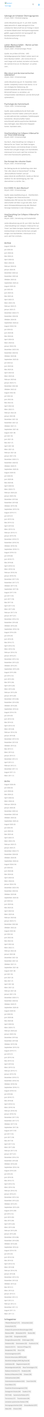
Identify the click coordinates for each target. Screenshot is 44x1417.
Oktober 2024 (9, 319)
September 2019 (10, 509)
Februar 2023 (9, 379)
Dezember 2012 (10, 759)
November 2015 (10, 662)
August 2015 (8, 672)
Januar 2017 (8, 616)
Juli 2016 (7, 636)
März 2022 (8, 409)
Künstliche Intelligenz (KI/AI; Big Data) (17, 1361)
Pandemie (26, 1371)
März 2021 (8, 449)
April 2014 (8, 726)
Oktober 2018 (9, 546)
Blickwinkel (21, 1333)
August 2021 (8, 433)
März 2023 (8, 376)
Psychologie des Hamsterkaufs (16, 104)
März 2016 (8, 649)
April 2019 (8, 526)
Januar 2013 (8, 756)
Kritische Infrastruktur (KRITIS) (15, 1357)
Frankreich (33, 1343)
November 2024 (10, 316)
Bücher (31, 1333)
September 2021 (10, 429)
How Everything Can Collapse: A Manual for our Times (21, 215)
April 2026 (8, 259)
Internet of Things (24, 1347)
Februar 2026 (9, 266)
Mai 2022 (7, 403)
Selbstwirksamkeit (12, 1378)
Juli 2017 (7, 596)
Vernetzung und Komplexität (25, 218)
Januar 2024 (8, 346)
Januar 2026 (8, 270)
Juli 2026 (7, 250)
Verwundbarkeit (30, 1405)
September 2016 (10, 629)
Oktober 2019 (9, 506)
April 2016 (8, 646)
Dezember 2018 (10, 539)
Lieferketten (9, 1364)
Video (8, 1409)
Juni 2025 (7, 293)
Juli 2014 (7, 716)
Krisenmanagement (12, 1354)
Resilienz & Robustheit (13, 1374)
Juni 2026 (7, 253)
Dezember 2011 (10, 769)
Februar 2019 (9, 533)
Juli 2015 (7, 676)
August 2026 (8, 246)
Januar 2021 (8, 456)
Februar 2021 (9, 453)
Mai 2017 (7, 602)
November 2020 (10, 463)
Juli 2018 (7, 556)
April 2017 (8, 606)
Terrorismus (10, 1398)
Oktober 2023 (9, 356)
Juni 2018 (7, 559)
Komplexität (10, 1350)
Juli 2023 (7, 363)
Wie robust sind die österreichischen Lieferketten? (19, 74)
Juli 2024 (7, 329)
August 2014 (8, 712)
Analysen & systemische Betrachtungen (18, 1330)
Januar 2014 (8, 736)
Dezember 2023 (10, 349)
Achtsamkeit (27, 1323)
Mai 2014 (7, 722)
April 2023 (8, 373)
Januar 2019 (8, 536)
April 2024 (8, 339)
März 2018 (8, 569)
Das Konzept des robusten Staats (17, 161)
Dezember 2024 (10, 313)
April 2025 (8, 299)
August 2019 (8, 513)
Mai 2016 (7, 642)
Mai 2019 (7, 522)
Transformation (23, 1398)
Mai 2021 (7, 443)
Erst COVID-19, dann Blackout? (16, 188)
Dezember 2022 (10, 386)
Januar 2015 (8, 696)
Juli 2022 (7, 396)
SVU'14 (8, 1395)
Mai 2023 (7, 369)
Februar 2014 (9, 732)
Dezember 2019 (10, 499)
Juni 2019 (7, 519)
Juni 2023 (7, 366)
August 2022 (8, 393)
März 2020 (8, 489)
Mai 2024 (7, 336)
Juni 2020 (7, 479)
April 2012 (8, 762)
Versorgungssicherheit (13, 1405)
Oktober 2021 (9, 426)
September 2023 (10, 359)
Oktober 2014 (9, 706)
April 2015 (8, 686)
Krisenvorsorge (20, 49)
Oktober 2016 (9, 626)
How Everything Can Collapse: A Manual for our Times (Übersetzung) (21, 134)
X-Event (17, 1409)
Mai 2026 (7, 256)
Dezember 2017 (10, 579)
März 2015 (8, 689)
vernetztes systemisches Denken (16, 1402)
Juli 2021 (7, 436)
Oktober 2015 (9, 666)
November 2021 (10, 423)
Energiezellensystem (12, 1340)
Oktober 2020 (9, 466)
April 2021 (8, 446)
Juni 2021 (7, 439)
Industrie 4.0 (10, 1347)
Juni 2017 (7, 599)
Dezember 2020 (10, 459)
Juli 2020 (7, 476)
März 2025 (8, 303)
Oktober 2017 (9, 586)
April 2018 (8, 566)
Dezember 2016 (10, 619)
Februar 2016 (9, 652)
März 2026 (8, 263)
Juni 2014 (7, 719)
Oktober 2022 (9, 389)
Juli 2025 (7, 289)
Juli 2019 (7, 516)
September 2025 (10, 283)
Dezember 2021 (10, 419)
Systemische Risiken (21, 1395)
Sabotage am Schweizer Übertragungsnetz (21, 16)
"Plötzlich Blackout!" (12, 1323)
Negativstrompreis (22, 1364)
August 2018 (8, 552)
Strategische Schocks (13, 1391)
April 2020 (8, 486)
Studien (27, 1391)
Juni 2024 (7, 333)
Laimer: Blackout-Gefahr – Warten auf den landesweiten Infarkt (21, 46)
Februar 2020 (9, 493)
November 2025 (10, 276)
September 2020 (10, 469)
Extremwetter (21, 1343)
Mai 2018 (7, 562)
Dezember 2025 (10, 273)
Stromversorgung (21, 18)
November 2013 (10, 742)
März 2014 (8, 729)
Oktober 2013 (9, 746)
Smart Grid (31, 1381)
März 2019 (8, 529)
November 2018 (10, 542)
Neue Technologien (30, 1367)
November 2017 (10, 582)
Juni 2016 (7, 639)
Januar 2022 (8, 416)
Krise (21, 1350)
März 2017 (8, 609)
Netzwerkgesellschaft (13, 1367)
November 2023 (10, 353)
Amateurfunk (10, 1326)
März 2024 (8, 343)
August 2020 (8, 473)
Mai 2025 (7, 296)
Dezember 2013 (10, 739)
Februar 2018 (9, 572)
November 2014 (10, 702)
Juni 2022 (7, 399)
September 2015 (10, 669)
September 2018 (10, 549)
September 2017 (10, 589)
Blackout (9, 1333)
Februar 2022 (9, 413)
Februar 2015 (9, 692)
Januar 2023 (8, 383)
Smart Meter (10, 1385)
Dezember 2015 (10, 659)
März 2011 (8, 776)
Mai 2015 (7, 682)
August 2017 (8, 592)
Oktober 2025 (9, 279)
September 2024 (10, 323)
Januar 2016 (8, 656)
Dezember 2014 (10, 699)
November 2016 (10, 622)
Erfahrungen (27, 1340)
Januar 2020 (8, 496)
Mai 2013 (7, 749)
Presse (29, 49)
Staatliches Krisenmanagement (16, 1388)
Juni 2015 (7, 679)
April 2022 (8, 406)
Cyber (8, 1336)
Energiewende (20, 1336)
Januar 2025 (8, 309)
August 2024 (8, 326)
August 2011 (8, 772)
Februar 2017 (9, 612)
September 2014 (10, 709)
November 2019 (10, 502)
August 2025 (8, 286)
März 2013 (8, 752)
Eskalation (9, 1343)
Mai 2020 (7, 483)
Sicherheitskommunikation (14, 1381)
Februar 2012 (9, 765)
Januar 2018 (8, 576)
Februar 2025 (9, 306)
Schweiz (27, 1374)
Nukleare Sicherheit (12, 1371)
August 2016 (8, 632)
